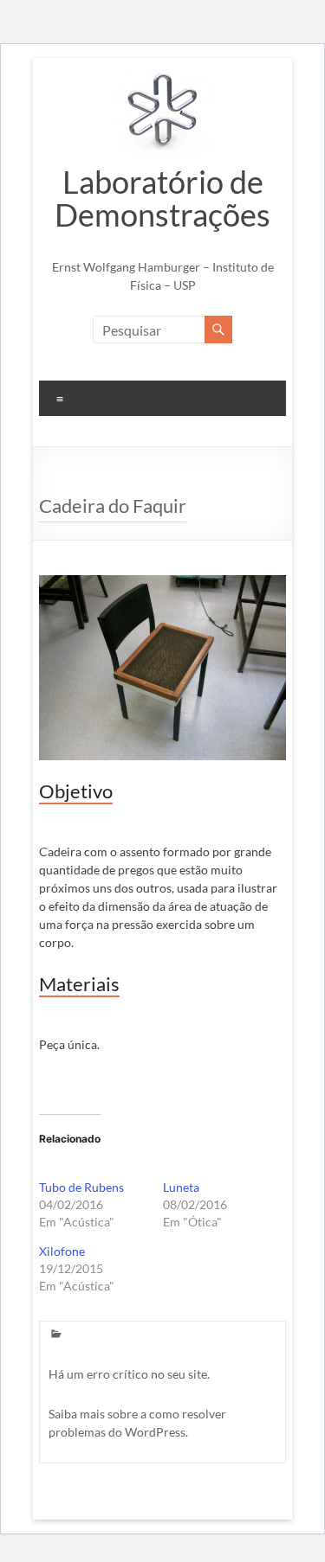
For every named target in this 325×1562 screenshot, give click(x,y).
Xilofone (62, 1251)
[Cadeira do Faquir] (162, 583)
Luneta (181, 1187)
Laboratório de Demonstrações (162, 198)
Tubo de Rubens (81, 1187)
